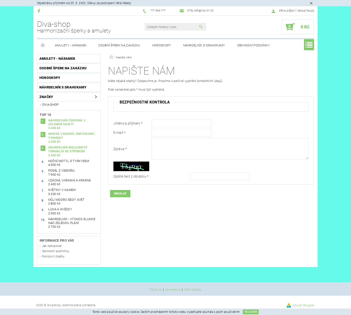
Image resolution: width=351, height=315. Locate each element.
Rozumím (251, 312)
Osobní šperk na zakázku (119, 45)
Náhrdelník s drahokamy (204, 45)
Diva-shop (74, 26)
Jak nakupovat (52, 246)
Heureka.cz (173, 289)
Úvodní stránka (43, 45)
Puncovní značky (53, 256)
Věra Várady (192, 289)
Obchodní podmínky (253, 45)
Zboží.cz (156, 289)
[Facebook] (39, 11)
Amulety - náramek (70, 45)
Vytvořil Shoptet (303, 305)
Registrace (306, 10)
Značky (46, 97)
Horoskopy (161, 45)
